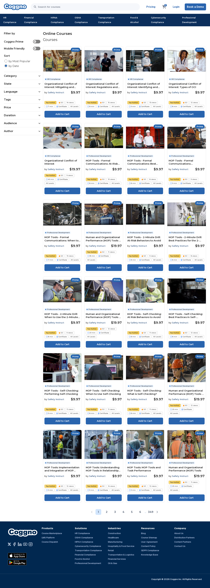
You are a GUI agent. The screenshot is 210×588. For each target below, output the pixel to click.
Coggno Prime (20, 41)
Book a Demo (195, 7)
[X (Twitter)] (9, 544)
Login (176, 7)
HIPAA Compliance (57, 20)
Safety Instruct (56, 92)
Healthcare (113, 537)
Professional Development (189, 20)
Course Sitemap (149, 537)
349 (150, 512)
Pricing (150, 7)
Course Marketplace (52, 533)
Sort (7, 55)
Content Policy (148, 546)
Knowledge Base (149, 554)
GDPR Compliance (150, 550)
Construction (114, 533)
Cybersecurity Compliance (158, 20)
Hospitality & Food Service (121, 546)
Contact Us (179, 546)
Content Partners (182, 541)
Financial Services (117, 559)
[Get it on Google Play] (24, 562)
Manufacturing (115, 541)
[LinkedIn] (20, 544)
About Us (178, 533)
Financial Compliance (30, 20)
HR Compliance (9, 20)
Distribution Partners (184, 537)
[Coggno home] (15, 6)
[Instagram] (31, 544)
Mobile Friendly (20, 48)
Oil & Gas (112, 563)
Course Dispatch (50, 541)
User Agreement (149, 541)
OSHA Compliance (81, 20)
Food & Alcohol (134, 20)
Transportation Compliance (106, 20)
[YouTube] (25, 544)
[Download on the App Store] (24, 555)
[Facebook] (14, 544)
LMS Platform (48, 537)
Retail (111, 550)
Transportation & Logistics (121, 554)
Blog (143, 533)
